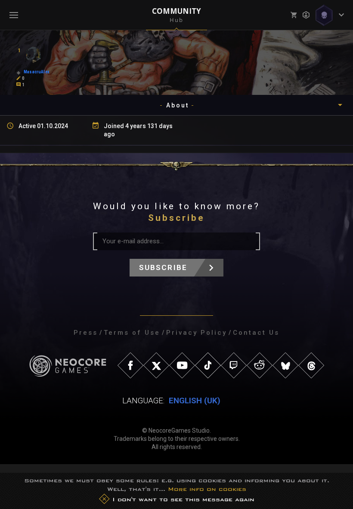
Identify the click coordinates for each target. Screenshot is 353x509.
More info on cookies (207, 489)
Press (86, 332)
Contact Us (256, 332)
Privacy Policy (196, 332)
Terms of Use (132, 332)
